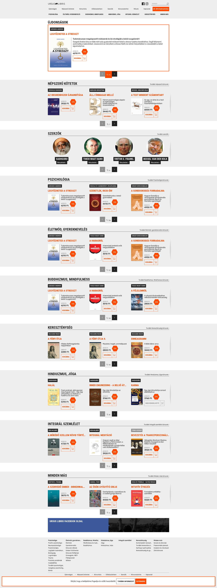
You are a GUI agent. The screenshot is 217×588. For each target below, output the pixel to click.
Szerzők (110, 9)
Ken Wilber (53, 430)
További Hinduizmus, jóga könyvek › (157, 375)
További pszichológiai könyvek (56, 565)
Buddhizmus (87, 545)
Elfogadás (140, 581)
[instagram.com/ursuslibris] (146, 3)
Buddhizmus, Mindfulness (94, 14)
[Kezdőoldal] (56, 4)
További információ (126, 581)
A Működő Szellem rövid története (67, 435)
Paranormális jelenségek (162, 545)
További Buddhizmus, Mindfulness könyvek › (154, 280)
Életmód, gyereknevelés (71, 14)
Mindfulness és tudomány (91, 543)
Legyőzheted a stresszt (64, 34)
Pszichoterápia (53, 548)
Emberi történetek (72, 550)
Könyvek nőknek (71, 548)
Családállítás (52, 563)
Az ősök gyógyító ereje (103, 486)
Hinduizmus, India (107, 545)
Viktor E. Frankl (55, 482)
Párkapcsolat (70, 558)
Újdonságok (53, 9)
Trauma (50, 558)
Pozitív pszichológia (55, 543)
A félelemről (139, 290)
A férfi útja (55, 338)
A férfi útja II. (97, 338)
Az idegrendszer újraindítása (65, 95)
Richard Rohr (54, 334)
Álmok (50, 570)
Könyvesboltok (123, 9)
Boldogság (52, 553)
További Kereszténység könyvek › (157, 328)
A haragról (96, 240)
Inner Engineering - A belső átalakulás (108, 385)
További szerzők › (163, 134)
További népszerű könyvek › (159, 84)
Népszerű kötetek (68, 9)
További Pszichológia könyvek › (158, 180)
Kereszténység (150, 14)
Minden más (164, 14)
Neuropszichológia (54, 545)
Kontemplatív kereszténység (144, 543)
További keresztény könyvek (144, 545)
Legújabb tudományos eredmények (56, 550)
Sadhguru (53, 380)
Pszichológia (53, 14)
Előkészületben (97, 9)
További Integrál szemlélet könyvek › (156, 424)
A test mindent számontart (147, 95)
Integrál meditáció (100, 435)
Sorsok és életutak (160, 543)
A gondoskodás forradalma (147, 190)
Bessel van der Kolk (140, 90)
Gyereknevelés (71, 545)
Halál (51, 385)
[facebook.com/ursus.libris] (143, 3)
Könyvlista (83, 9)
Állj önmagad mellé (101, 95)
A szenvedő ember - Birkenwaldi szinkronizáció (67, 486)
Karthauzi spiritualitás (143, 548)
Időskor (68, 560)
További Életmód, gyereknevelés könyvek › (154, 230)
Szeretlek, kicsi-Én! (100, 190)
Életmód (69, 543)
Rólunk (136, 9)
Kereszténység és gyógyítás (144, 550)
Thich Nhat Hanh (97, 236)
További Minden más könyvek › (158, 476)
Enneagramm (138, 338)
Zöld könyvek (158, 550)
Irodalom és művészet (161, 548)
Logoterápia (52, 555)
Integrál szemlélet (132, 14)
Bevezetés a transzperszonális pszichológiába (150, 435)
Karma (135, 385)
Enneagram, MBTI (72, 555)
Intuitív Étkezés (140, 486)
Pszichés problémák (55, 560)
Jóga (102, 543)
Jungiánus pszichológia (56, 568)
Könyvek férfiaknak (72, 553)
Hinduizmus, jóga (114, 14)
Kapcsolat (147, 9)
